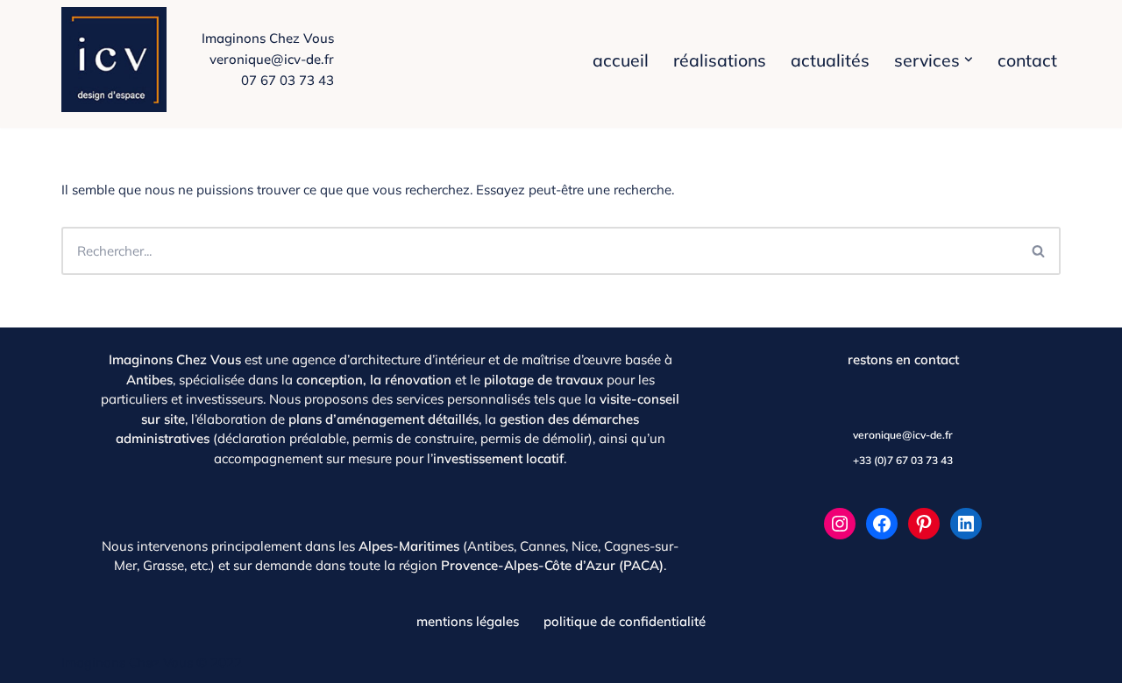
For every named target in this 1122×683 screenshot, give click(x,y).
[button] (968, 59)
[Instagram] (840, 523)
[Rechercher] (1039, 251)
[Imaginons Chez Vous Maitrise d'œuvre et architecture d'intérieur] (118, 59)
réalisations (719, 60)
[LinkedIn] (966, 523)
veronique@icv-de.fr (271, 59)
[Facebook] (882, 523)
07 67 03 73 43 (287, 80)
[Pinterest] (924, 523)
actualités (830, 60)
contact (1027, 60)
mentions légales (467, 621)
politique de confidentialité (624, 621)
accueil (621, 60)
